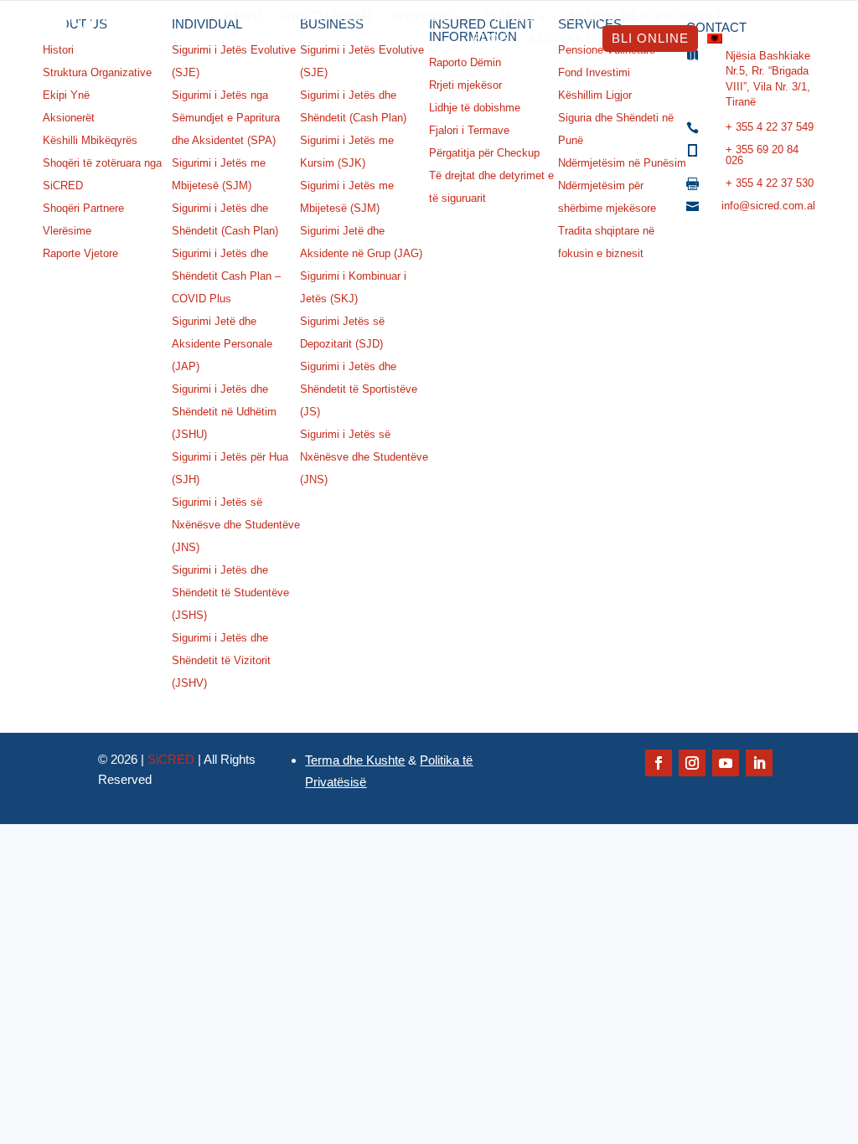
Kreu (244, 16)
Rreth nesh (327, 16)
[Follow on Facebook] (658, 763)
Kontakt (561, 38)
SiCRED (170, 759)
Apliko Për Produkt (644, 16)
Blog (491, 38)
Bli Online (650, 38)
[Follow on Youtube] (725, 763)
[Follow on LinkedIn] (759, 763)
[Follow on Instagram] (692, 763)
